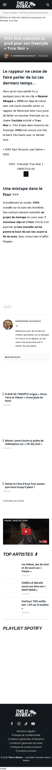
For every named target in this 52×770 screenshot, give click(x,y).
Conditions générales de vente (26, 757)
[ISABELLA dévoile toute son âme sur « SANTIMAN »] (11, 600)
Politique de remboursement (26, 761)
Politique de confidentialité (26, 749)
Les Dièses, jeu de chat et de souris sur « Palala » (35, 582)
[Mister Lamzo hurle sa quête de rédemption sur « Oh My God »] (26, 438)
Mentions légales (26, 745)
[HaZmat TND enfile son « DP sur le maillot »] (11, 619)
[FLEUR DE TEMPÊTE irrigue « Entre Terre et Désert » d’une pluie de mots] (26, 391)
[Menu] (5, 4)
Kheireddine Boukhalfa (24, 56)
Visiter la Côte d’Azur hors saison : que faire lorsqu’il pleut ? (25, 499)
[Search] (47, 4)
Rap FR (7, 321)
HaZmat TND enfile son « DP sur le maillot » (35, 619)
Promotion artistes (26, 765)
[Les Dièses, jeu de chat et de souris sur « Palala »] (11, 582)
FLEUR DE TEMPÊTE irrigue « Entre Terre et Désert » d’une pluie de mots (26, 412)
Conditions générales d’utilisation (26, 753)
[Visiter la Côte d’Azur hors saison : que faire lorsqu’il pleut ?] (26, 481)
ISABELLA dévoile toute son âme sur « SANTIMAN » (34, 600)
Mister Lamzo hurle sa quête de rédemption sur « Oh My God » (24, 456)
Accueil (6, 12)
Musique (13, 12)
